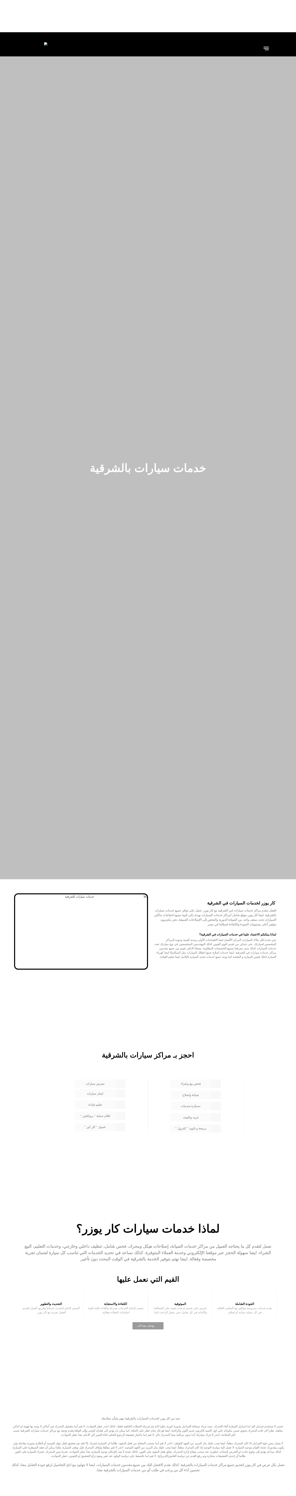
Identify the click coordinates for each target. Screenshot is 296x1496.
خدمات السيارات (212, 915)
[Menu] (266, 48)
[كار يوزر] (37, 48)
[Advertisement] (148, 16)
